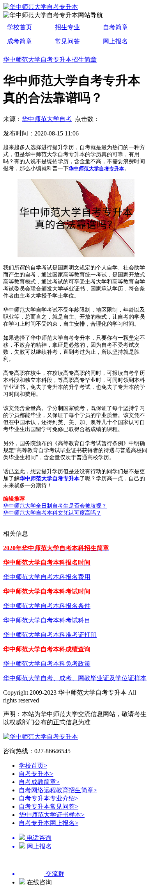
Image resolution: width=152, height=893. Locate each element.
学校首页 (19, 27)
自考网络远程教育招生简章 (58, 790)
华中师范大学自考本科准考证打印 (50, 634)
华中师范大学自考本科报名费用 (46, 577)
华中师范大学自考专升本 (96, 168)
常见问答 (67, 41)
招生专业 (67, 27)
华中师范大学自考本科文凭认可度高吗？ (52, 513)
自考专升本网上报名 (48, 823)
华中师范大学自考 (47, 119)
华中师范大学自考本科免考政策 (46, 663)
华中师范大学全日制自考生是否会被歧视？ (55, 506)
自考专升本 (36, 773)
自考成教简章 (39, 782)
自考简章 (115, 27)
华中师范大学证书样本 (52, 814)
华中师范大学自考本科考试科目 (46, 620)
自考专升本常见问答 (48, 806)
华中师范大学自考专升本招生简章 (50, 59)
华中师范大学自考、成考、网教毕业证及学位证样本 (75, 678)
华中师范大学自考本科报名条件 (46, 605)
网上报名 (115, 41)
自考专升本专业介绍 (48, 798)
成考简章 (19, 41)
